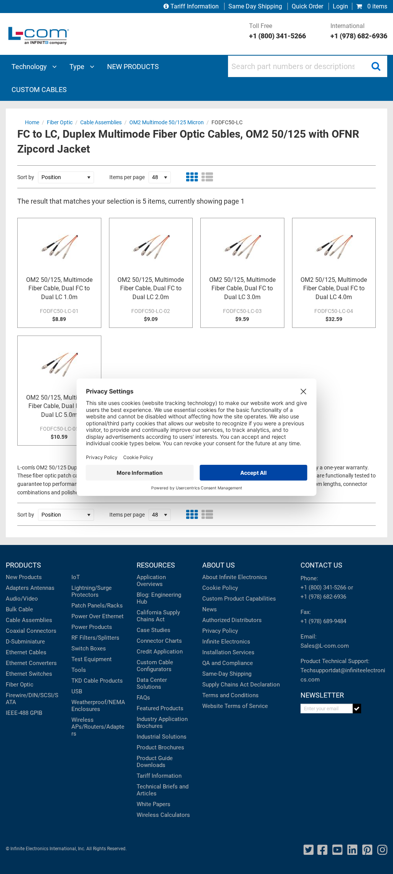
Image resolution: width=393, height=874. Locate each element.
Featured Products (160, 708)
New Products (24, 577)
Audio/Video (22, 598)
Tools (78, 670)
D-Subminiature (25, 641)
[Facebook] (322, 850)
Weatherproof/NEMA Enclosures (98, 706)
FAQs (143, 697)
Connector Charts (159, 640)
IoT (75, 577)
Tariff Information (194, 6)
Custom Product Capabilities (239, 598)
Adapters (17, 587)
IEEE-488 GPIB (24, 712)
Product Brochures (160, 747)
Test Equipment (91, 659)
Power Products (91, 627)
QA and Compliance (227, 663)
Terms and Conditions (230, 695)
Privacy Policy (220, 630)
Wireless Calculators (163, 814)
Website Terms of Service (235, 706)
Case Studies (153, 630)
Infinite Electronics (226, 641)
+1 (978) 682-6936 (323, 596)
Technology (30, 67)
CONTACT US (321, 565)
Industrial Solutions (162, 736)
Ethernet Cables (26, 652)
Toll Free (277, 31)
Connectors (41, 630)
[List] (207, 177)
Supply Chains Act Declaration (241, 684)
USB (76, 691)
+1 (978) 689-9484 (323, 621)
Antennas (42, 587)
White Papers (153, 804)
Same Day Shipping (255, 6)
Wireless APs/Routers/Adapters (97, 726)
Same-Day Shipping (226, 673)
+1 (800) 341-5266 (323, 587)
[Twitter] (309, 850)
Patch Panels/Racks (97, 605)
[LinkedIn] (352, 850)
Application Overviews (151, 581)
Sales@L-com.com (325, 645)
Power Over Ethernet (97, 616)
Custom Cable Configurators (155, 666)
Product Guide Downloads (155, 762)
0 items (376, 6)
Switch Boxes (88, 648)
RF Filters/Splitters (95, 637)
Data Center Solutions (152, 683)
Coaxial (15, 630)
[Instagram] (382, 850)
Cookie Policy (220, 587)
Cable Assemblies (29, 620)
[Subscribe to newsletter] (357, 708)
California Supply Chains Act (158, 616)
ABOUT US (218, 565)
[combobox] (307, 66)
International (358, 31)
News (209, 609)
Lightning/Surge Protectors (91, 591)
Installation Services (228, 652)
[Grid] (192, 177)
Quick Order (307, 6)
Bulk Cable (19, 609)
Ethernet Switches (29, 673)
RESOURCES (156, 565)
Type (77, 67)
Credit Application (160, 651)
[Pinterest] (367, 850)
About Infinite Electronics (234, 577)
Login (340, 6)
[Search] (375, 66)
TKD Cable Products (97, 680)
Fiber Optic (19, 684)
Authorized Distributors (232, 620)
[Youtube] (337, 850)
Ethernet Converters (31, 663)
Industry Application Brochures (162, 722)
